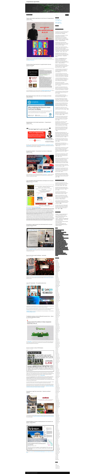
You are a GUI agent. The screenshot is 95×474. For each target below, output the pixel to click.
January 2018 (57, 325)
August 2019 (57, 301)
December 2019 (57, 296)
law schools (64, 242)
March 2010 (57, 444)
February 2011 (57, 430)
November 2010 (57, 434)
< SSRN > (58, 20)
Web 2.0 (57, 255)
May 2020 (56, 290)
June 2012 (56, 410)
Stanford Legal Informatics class (46, 90)
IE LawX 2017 (45, 174)
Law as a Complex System (59, 242)
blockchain (57, 233)
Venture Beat (30, 341)
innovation (57, 241)
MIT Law (61, 67)
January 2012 (57, 416)
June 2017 (56, 334)
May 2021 (56, 275)
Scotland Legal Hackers (36, 58)
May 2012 (56, 411)
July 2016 (56, 348)
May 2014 (56, 381)
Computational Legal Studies (32, 1)
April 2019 (56, 306)
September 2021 (57, 270)
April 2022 (56, 261)
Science (59, 93)
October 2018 (57, 314)
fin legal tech (61, 239)
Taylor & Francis (64, 80)
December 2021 (57, 266)
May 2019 (56, 305)
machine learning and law (64, 248)
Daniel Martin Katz (57, 19)
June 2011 (56, 425)
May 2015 (56, 366)
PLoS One (66, 89)
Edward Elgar (57, 51)
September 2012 (57, 406)
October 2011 (57, 420)
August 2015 (57, 362)
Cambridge (63, 33)
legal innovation (58, 246)
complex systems (58, 234)
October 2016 (57, 344)
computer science (58, 238)
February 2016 (57, 354)
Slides (68, 109)
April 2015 (56, 367)
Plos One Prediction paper (39, 451)
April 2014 (56, 382)
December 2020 (57, 281)
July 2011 (56, 424)
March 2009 (57, 459)
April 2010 (56, 443)
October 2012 (57, 405)
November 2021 (57, 267)
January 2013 (57, 401)
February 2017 (57, 339)
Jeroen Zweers (51, 277)
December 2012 (57, 402)
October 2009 (57, 450)
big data (65, 232)
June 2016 (56, 349)
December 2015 (57, 357)
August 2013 (57, 392)
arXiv (66, 51)
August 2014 (57, 377)
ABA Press (59, 71)
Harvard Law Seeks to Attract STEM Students (34, 347)
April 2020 (56, 291)
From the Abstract (29, 208)
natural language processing (59, 249)
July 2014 (56, 378)
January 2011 (57, 431)
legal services (57, 247)
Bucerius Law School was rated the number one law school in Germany (43, 416)
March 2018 (57, 323)
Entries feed (57, 465)
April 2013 (56, 397)
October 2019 (57, 299)
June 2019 (56, 304)
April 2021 (56, 276)
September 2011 (57, 421)
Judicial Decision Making (62, 241)
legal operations (63, 246)
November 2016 (57, 343)
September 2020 (57, 285)
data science (66, 238)
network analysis (66, 249)
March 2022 (57, 262)
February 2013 (57, 400)
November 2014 (57, 373)
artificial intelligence (58, 231)
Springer (60, 114)
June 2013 (56, 395)
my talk (49, 58)
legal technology (65, 247)
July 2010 (56, 439)
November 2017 (57, 328)
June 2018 (56, 319)
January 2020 (57, 295)
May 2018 (56, 320)
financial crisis (57, 239)
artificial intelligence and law (59, 232)
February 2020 (57, 294)
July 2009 (56, 454)
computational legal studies (64, 234)
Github (61, 51)
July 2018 (56, 318)
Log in (56, 464)
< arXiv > (61, 20)
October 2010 (57, 435)
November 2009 (57, 449)
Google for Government (59, 240)
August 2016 (57, 347)
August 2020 (57, 286)
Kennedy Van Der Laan (32, 249)
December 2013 (57, 387)
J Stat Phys (59, 85)
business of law (61, 233)
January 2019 (57, 310)
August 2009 (57, 453)
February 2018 (57, 324)
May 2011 (56, 426)
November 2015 (57, 358)
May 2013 (56, 396)
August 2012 (57, 407)
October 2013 (57, 390)
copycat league (42, 375)
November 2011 (57, 419)
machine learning (58, 248)
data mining (62, 238)
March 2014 (57, 383)
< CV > (56, 20)
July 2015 (56, 363)
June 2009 (56, 455)
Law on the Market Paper (37, 207)
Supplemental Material (62, 40)
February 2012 (57, 415)
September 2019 (57, 300)
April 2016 (56, 352)
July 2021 (56, 272)
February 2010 (57, 445)
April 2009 (56, 458)
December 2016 (57, 342)
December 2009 (57, 448)
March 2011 (57, 429)
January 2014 (57, 386)
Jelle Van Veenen (46, 277)
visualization (65, 254)
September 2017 (57, 330)
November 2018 (57, 313)
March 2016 (57, 353)
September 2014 (57, 376)
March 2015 (57, 368)
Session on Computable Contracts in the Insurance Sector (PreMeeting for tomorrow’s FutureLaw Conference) (61, 224)
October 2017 (57, 329)
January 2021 (57, 280)
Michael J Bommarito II (58, 22)
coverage (31, 451)
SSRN (63, 51)
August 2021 (57, 271)
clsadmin (32, 20)
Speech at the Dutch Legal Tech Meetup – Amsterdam (36, 255)
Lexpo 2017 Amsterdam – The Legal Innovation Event (36, 283)
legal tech (61, 247)
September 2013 (57, 391)
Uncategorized (61, 254)
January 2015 (57, 371)
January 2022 (57, 265)
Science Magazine (48, 451)
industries (63, 240)
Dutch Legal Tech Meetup (36, 276)
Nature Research (60, 55)
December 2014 (57, 372)
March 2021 (57, 277)
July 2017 (56, 333)
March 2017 (57, 338)
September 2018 (57, 315)
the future (57, 254)
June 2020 (56, 289)
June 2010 (56, 440)
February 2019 (57, 309)
